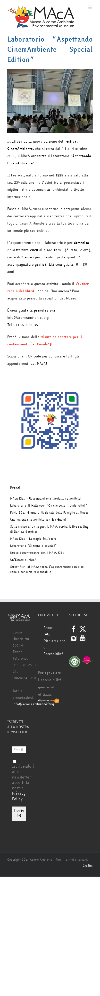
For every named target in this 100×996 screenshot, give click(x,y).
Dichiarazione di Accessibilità (52, 647)
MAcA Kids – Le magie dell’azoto (33, 539)
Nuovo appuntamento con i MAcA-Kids (37, 553)
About (48, 627)
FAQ (46, 634)
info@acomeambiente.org (33, 704)
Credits (88, 866)
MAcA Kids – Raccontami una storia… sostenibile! (45, 498)
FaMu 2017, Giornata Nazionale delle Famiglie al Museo (49, 512)
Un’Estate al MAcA (23, 560)
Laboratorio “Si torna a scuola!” (33, 546)
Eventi (15, 487)
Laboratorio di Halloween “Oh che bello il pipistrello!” (48, 505)
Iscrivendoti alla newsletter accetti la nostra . (23, 782)
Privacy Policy (18, 796)
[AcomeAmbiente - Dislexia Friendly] (48, 701)
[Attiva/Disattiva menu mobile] (90, 7)
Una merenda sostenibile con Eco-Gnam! (38, 519)
